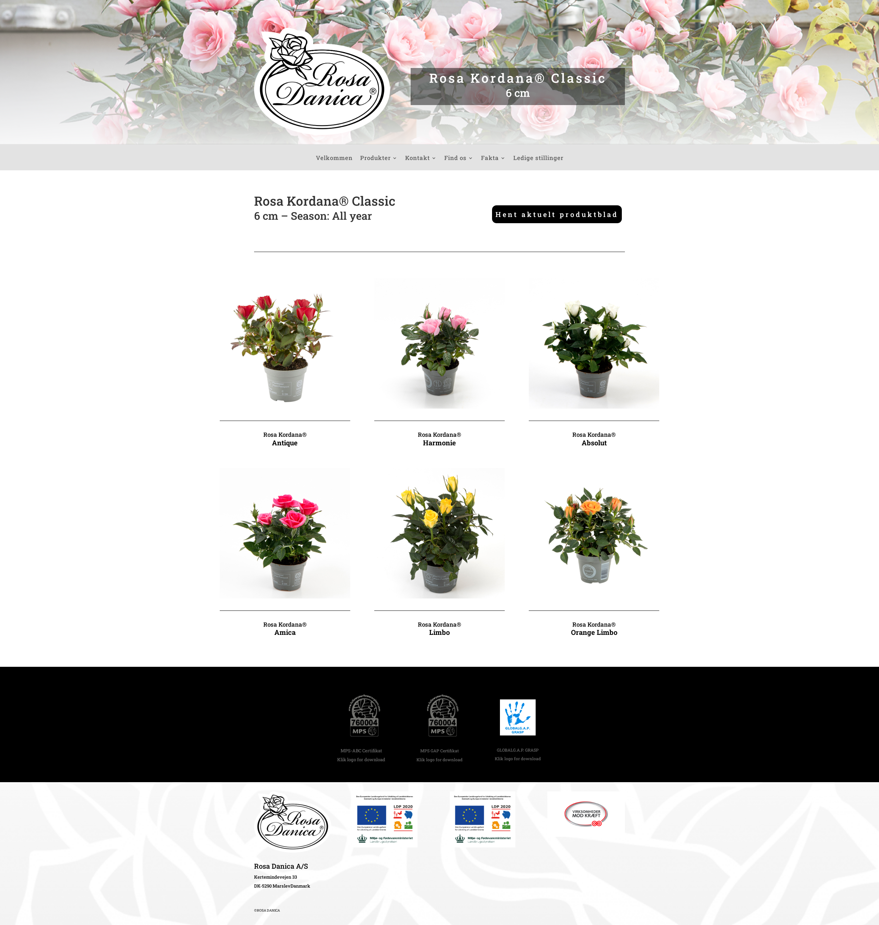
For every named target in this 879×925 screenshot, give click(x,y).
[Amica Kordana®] (285, 596)
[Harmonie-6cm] (439, 406)
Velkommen (334, 159)
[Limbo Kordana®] (439, 596)
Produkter (375, 159)
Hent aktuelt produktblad (556, 214)
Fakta (490, 159)
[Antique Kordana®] (285, 406)
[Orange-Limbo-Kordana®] (594, 596)
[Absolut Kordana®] (594, 406)
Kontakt (417, 159)
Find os (455, 159)
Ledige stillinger (538, 159)
